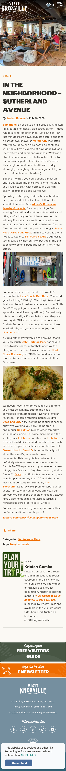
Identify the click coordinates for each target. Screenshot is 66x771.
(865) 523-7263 (43, 706)
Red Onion (23, 430)
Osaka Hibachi (12, 450)
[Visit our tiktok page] (42, 729)
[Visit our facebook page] (13, 729)
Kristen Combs (15, 118)
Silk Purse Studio (35, 237)
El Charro (24, 438)
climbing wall (11, 332)
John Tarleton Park (34, 342)
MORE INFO (28, 755)
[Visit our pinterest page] (33, 729)
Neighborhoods (19, 544)
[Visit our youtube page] (52, 729)
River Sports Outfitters (34, 296)
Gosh (18, 474)
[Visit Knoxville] (14, 5)
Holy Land (53, 438)
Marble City (40, 141)
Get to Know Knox (29, 539)
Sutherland (10, 125)
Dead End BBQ (12, 422)
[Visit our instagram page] (23, 729)
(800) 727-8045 (23, 706)
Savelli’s (28, 450)
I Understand (18, 763)
